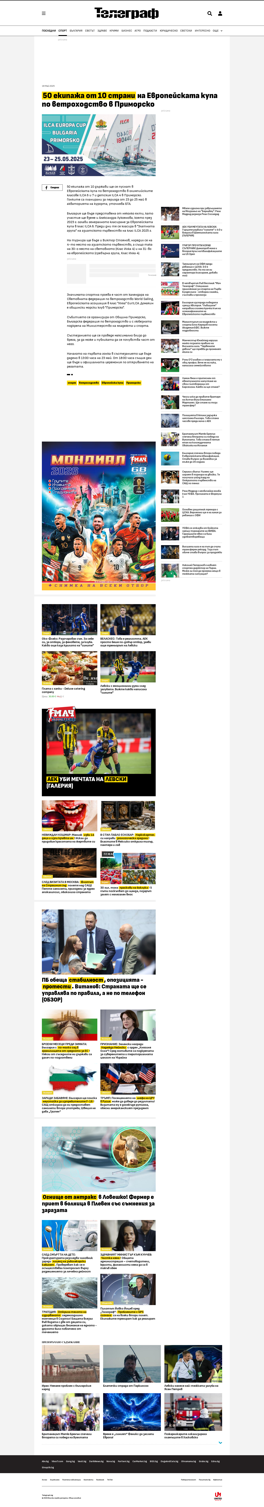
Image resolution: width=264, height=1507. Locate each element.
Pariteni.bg (124, 1461)
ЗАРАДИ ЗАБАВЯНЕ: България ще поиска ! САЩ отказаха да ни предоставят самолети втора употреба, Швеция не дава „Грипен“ (69, 1105)
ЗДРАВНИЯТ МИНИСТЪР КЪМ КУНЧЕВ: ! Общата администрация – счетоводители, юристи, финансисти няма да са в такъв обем (126, 1261)
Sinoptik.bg (48, 1467)
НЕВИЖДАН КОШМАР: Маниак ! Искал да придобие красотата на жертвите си (68, 838)
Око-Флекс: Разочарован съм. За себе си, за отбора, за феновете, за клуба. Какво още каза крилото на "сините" (68, 642)
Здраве (102, 30)
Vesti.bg (82, 1461)
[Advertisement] (98, 414)
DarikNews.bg (96, 1461)
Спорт (63, 30)
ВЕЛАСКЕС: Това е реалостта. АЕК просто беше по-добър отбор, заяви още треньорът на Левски (125, 642)
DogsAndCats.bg (169, 1461)
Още (216, 30)
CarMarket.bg (139, 1461)
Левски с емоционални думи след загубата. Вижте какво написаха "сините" (123, 689)
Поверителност (188, 1480)
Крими (114, 30)
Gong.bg (70, 1461)
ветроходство (89, 382)
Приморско (133, 382)
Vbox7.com (57, 1461)
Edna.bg (215, 1461)
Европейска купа (112, 382)
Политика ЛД (204, 1480)
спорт (72, 382)
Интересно (202, 30)
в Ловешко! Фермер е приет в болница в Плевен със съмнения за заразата (98, 1203)
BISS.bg (154, 1461)
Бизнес (126, 30)
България (76, 30)
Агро (138, 30)
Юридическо (169, 30)
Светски (186, 30)
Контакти (88, 1480)
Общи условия (75, 1498)
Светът (90, 30)
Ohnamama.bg (188, 1461)
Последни (49, 30)
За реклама (54, 1480)
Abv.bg (45, 1461)
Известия (217, 1480)
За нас (44, 1480)
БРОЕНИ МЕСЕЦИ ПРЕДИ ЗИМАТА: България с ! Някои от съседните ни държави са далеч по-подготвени (67, 1051)
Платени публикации (71, 1480)
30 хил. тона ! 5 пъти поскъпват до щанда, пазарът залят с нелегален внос (126, 891)
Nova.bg (110, 1461)
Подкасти (150, 30)
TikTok (110, 1480)
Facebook (100, 1480)
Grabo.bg (203, 1461)
